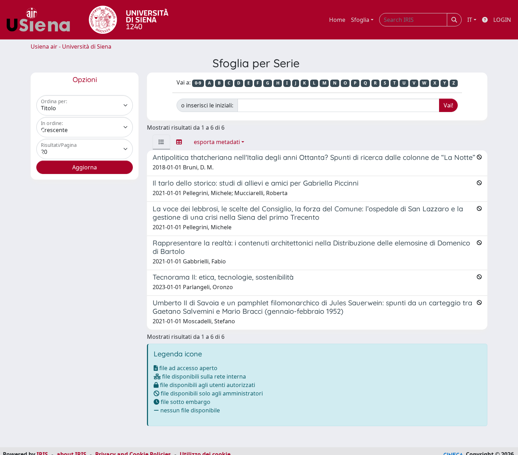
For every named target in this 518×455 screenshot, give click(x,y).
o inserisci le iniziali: (207, 105)
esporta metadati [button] (217, 142)
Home (337, 20)
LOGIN (502, 20)
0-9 (198, 83)
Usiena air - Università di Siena (71, 46)
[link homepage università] (128, 19)
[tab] (161, 142)
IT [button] (469, 20)
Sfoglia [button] (360, 20)
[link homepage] (41, 19)
